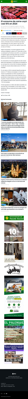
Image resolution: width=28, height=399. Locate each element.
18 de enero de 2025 (18, 30)
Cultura (4, 176)
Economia (11, 5)
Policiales (4, 119)
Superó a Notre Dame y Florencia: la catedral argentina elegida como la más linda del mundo (14, 181)
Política (4, 204)
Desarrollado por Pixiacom (5, 396)
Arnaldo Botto (8, 30)
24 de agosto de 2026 (5, 130)
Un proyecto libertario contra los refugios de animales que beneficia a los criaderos (14, 208)
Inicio (7, 5)
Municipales (4, 150)
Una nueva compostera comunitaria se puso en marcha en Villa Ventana (12, 154)
